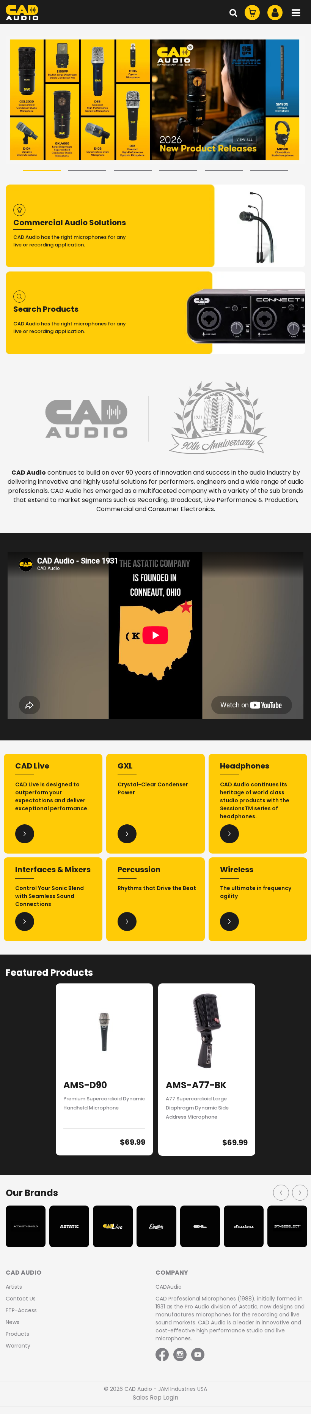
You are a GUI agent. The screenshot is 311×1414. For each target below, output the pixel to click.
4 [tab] (178, 170)
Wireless (236, 869)
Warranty (18, 1345)
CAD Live (32, 766)
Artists (14, 1287)
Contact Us (21, 1298)
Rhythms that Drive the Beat (157, 888)
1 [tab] (42, 170)
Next (299, 1192)
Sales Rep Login (155, 1397)
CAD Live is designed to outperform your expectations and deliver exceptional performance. (52, 796)
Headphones (244, 766)
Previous (280, 1192)
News (12, 1322)
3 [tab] (133, 170)
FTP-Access (21, 1310)
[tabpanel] (155, 100)
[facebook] (163, 1355)
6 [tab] (269, 170)
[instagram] (180, 1355)
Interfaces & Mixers (53, 869)
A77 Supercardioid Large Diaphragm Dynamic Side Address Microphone (197, 1107)
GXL (125, 766)
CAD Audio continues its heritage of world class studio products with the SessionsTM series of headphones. (254, 800)
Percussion (139, 869)
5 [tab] (224, 170)
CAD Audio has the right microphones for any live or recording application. (69, 241)
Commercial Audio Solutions (69, 222)
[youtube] (198, 1355)
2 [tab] (87, 170)
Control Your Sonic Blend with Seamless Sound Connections (49, 896)
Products (17, 1334)
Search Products (46, 309)
